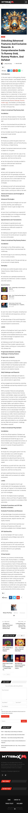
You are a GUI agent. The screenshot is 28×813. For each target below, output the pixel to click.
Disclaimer (19, 803)
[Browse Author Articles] (14, 607)
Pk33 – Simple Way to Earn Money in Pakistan (11, 731)
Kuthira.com (19, 807)
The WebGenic (20, 809)
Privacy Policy (9, 803)
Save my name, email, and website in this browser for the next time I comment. (13, 712)
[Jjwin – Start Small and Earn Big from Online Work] (4, 297)
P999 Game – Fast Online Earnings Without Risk (12, 737)
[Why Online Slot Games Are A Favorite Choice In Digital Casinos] (20, 658)
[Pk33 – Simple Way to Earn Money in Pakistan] (4, 289)
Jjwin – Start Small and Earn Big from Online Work (12, 734)
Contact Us (17, 800)
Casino (3, 36)
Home (9, 800)
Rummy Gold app (14, 100)
